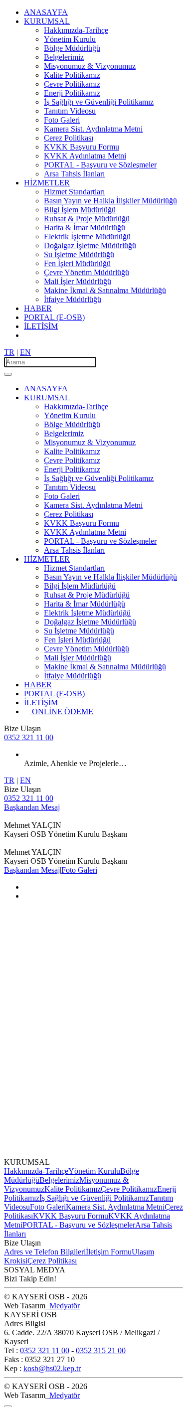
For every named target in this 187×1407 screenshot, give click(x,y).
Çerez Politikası (68, 138)
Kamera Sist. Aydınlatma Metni (93, 129)
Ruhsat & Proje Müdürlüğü (87, 218)
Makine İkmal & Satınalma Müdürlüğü (105, 290)
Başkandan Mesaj (32, 807)
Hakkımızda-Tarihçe (76, 30)
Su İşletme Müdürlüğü (79, 254)
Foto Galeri (62, 120)
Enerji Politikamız (72, 93)
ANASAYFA (46, 12)
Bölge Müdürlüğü (72, 48)
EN (25, 352)
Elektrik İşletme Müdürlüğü (87, 236)
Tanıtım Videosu (70, 111)
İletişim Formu (109, 1252)
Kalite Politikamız (72, 75)
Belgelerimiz (64, 57)
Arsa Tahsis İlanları (74, 173)
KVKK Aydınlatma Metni (85, 156)
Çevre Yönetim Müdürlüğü (86, 272)
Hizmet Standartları (74, 191)
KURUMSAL (47, 21)
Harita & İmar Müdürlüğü (84, 227)
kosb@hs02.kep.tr (52, 1368)
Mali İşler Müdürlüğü (77, 281)
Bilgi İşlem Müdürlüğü (80, 209)
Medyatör (64, 1305)
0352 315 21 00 (101, 1350)
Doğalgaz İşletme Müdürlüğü (90, 245)
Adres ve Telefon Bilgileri (45, 1252)
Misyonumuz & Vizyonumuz (90, 66)
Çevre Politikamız (72, 84)
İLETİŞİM (41, 326)
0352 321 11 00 (28, 737)
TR (9, 352)
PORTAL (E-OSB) (54, 317)
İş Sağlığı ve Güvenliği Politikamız (99, 102)
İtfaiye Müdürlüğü (72, 299)
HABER (38, 308)
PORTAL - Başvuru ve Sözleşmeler (100, 164)
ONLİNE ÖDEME (64, 711)
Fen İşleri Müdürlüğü (77, 263)
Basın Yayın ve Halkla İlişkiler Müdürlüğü (110, 200)
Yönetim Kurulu (70, 39)
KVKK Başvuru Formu (81, 147)
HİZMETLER (47, 182)
